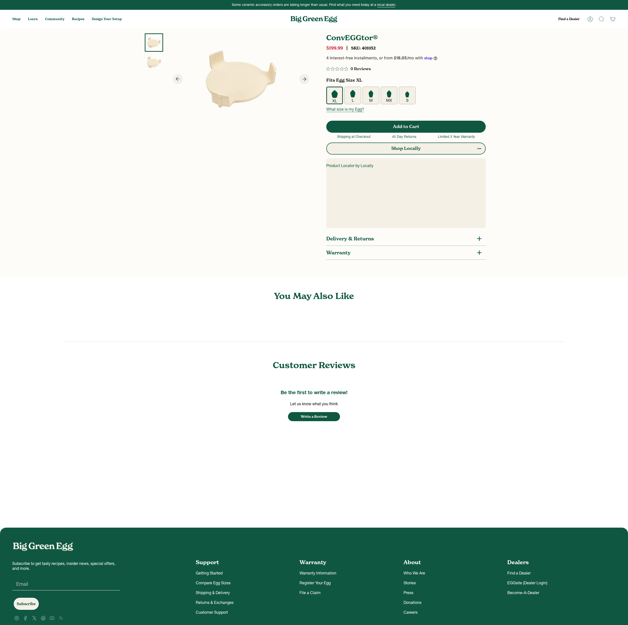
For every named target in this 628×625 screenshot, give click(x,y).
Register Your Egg (315, 582)
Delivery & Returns (350, 239)
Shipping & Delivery (213, 592)
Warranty (338, 253)
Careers (411, 612)
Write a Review (314, 416)
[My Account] (590, 19)
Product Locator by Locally (349, 165)
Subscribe (26, 603)
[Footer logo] (43, 546)
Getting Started (209, 573)
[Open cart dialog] (612, 19)
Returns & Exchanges (215, 602)
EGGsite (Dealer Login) (527, 582)
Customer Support (212, 612)
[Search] (601, 19)
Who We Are (414, 573)
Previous (175, 79)
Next (300, 79)
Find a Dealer (519, 573)
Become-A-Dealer (523, 592)
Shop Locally (406, 148)
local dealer (386, 4)
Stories (410, 582)
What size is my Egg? (345, 109)
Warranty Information (318, 573)
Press (408, 592)
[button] (16, 19)
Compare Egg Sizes (213, 582)
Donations (412, 602)
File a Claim (310, 592)
